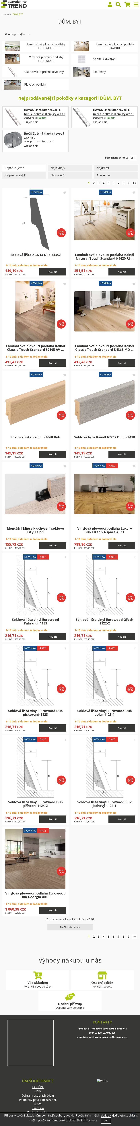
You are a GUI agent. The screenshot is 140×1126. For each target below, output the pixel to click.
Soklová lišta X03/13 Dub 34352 (35, 254)
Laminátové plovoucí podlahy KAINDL (115, 46)
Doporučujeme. (15, 168)
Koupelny (99, 72)
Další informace (87, 1120)
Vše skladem (38, 982)
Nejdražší (103, 168)
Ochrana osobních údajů (38, 1096)
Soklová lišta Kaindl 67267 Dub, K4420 (104, 437)
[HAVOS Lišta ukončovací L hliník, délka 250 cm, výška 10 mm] (13, 117)
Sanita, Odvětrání (104, 59)
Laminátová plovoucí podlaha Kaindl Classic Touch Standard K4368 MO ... (104, 348)
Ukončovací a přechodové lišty (44, 72)
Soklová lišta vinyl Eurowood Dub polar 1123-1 (104, 713)
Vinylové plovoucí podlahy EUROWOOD (46, 59)
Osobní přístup (70, 1004)
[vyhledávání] (118, 5)
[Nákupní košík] (127, 5)
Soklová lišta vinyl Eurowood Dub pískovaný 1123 (35, 713)
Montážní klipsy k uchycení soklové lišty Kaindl (35, 530)
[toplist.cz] (102, 1080)
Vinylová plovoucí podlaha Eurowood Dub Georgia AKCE (35, 895)
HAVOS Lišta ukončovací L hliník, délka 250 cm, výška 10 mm (44, 114)
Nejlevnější (58, 168)
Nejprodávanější (15, 175)
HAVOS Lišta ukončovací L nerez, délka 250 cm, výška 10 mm (113, 114)
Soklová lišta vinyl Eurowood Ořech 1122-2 (104, 621)
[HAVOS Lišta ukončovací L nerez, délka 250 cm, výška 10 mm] (82, 117)
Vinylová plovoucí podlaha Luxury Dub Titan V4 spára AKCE (104, 530)
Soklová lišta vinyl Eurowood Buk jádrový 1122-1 (104, 804)
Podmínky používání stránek (38, 1100)
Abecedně (103, 175)
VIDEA (38, 1091)
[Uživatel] (110, 5)
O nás (38, 1104)
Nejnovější (58, 175)
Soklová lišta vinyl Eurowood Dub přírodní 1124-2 (35, 804)
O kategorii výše (15, 34)
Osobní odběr (102, 982)
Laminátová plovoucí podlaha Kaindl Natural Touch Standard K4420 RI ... (104, 256)
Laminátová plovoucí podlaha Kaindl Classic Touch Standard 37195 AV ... (35, 348)
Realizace (38, 1108)
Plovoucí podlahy (35, 84)
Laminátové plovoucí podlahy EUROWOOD (46, 46)
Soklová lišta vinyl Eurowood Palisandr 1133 (35, 621)
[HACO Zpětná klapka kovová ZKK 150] (13, 141)
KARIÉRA (38, 1087)
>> (134, 183)
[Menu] (136, 4)
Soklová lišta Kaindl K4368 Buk (35, 437)
